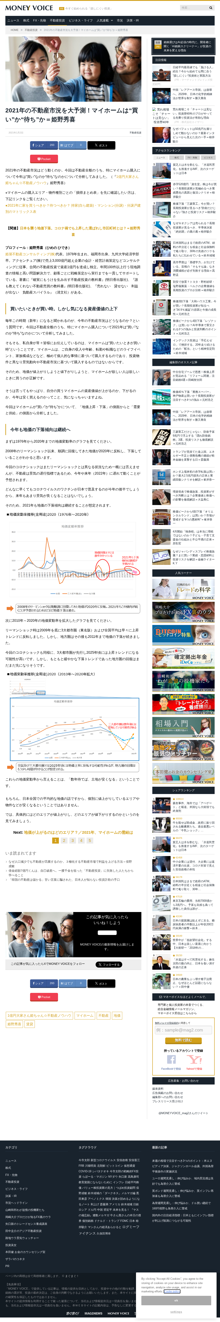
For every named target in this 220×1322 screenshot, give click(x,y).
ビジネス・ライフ (81, 20)
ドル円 (92, 1209)
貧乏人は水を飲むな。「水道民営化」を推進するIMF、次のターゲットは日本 (194, 169)
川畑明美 (90, 1165)
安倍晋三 (134, 1160)
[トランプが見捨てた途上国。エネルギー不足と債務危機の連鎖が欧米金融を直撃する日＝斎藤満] (161, 457)
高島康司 (133, 1176)
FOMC (124, 1220)
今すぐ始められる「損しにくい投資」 (89, 8)
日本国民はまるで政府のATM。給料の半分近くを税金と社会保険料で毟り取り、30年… (194, 885)
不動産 (103, 1015)
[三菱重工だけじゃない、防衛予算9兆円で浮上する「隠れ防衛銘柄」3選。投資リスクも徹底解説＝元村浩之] (161, 437)
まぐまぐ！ (72, 1276)
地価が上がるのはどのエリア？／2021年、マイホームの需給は (78, 832)
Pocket (45, 159)
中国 (100, 1209)
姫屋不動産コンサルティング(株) (30, 254)
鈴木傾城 (126, 1204)
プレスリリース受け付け (167, 1101)
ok (176, 1300)
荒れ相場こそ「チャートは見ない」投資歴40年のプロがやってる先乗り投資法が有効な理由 (192, 113)
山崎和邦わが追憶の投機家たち (24, 1210)
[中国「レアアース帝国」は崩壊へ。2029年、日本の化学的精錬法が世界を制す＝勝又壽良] (161, 417)
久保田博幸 (104, 1233)
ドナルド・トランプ (106, 1220)
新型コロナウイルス (103, 1160)
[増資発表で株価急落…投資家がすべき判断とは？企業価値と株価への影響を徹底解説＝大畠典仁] (161, 497)
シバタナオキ (100, 1171)
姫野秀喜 (14, 1024)
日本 (132, 1220)
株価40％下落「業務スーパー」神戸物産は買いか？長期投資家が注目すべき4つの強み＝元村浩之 (194, 395)
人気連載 (103, 20)
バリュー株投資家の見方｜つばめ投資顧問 (108, 1187)
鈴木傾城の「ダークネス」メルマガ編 (111, 1193)
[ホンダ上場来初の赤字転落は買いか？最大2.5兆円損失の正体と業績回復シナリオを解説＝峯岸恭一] (161, 477)
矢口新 (123, 1176)
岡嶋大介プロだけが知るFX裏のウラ (28, 1217)
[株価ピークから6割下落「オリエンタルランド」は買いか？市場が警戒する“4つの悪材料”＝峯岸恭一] (161, 517)
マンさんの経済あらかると (104, 1227)
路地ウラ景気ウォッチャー (22, 1238)
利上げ (95, 1204)
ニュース (13, 20)
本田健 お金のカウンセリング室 (25, 1252)
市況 (120, 20)
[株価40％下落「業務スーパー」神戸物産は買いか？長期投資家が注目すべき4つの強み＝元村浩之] (161, 397)
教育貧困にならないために (95, 1182)
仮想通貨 (129, 1165)
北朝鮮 (101, 1165)
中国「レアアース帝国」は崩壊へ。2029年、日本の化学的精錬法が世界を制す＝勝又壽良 (192, 94)
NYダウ (113, 1176)
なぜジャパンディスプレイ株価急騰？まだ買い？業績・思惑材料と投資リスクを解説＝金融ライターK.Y (194, 557)
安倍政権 (122, 1160)
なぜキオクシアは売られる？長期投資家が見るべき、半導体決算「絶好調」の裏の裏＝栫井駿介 (194, 227)
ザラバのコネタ (15, 1259)
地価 (117, 1015)
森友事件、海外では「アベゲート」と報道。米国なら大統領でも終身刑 (194, 807)
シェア (39, 145)
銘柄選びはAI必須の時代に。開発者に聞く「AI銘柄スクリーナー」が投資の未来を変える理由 (187, 46)
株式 (26, 20)
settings (176, 1311)
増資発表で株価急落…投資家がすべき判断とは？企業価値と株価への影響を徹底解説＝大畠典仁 (194, 495)
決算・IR (133, 20)
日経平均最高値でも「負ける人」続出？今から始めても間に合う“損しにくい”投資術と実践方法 (194, 71)
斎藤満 (104, 1204)
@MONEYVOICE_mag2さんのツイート (183, 1113)
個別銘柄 (87, 1220)
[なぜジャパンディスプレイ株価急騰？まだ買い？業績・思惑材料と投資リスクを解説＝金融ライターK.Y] (161, 557)
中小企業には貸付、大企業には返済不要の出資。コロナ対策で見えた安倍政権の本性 (194, 865)
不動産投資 (57, 20)
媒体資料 (157, 1088)
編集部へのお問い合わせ (167, 1097)
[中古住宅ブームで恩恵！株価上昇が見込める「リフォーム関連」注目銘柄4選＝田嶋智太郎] (161, 377)
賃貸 (29, 1024)
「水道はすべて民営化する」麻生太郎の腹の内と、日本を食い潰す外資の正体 (194, 963)
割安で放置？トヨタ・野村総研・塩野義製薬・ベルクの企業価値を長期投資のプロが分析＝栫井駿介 (194, 286)
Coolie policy (172, 1291)
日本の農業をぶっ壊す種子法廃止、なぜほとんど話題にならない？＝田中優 (192, 982)
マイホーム (84, 1015)
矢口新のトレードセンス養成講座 (26, 1223)
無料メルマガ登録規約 (167, 1023)
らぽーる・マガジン (94, 1176)
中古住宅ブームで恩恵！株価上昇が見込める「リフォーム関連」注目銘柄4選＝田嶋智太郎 (194, 375)
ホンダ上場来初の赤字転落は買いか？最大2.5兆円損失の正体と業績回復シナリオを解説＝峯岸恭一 (194, 475)
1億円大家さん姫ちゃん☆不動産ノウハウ (39, 1015)
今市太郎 (84, 1160)
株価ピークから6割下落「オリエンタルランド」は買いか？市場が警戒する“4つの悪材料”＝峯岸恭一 (194, 517)
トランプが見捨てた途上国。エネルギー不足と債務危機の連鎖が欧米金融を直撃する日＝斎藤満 (194, 455)
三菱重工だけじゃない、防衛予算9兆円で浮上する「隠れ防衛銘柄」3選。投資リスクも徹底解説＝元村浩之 (194, 437)
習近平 (108, 1209)
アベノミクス (96, 1198)
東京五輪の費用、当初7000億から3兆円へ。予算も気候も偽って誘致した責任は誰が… (193, 904)
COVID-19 (85, 1171)
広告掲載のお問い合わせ (167, 1093)
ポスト (103, 145)
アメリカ (114, 1204)
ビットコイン (114, 1165)
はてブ (68, 145)
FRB (81, 1165)
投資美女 (11, 1245)
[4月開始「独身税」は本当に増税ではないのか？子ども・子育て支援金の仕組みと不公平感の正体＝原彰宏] (161, 537)
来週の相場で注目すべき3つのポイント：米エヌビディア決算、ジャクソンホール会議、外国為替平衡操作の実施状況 (183, 1166)
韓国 (108, 1198)
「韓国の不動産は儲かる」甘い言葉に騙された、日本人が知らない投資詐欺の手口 (64, 879)
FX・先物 (39, 20)
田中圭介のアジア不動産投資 (23, 1231)
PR (7, 1266)
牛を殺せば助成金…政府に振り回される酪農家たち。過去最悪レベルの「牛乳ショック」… (194, 826)
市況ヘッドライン (16, 1202)
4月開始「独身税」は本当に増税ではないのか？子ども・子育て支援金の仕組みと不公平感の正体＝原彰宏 (194, 537)
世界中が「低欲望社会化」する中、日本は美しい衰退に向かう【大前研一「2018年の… (192, 943)
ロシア (83, 1209)
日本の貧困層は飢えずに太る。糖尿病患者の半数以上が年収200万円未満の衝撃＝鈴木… (194, 924)
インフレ (118, 1182)
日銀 (136, 1204)
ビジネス (208, 157)
